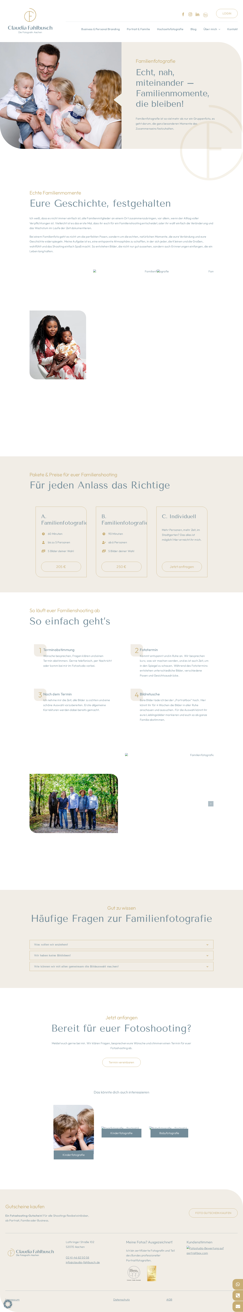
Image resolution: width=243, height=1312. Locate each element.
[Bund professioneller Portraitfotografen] (205, 14)
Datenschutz (121, 1299)
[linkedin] (197, 14)
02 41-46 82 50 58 (77, 1257)
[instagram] (190, 14)
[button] (32, 803)
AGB (169, 1299)
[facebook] (183, 14)
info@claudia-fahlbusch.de (83, 1262)
